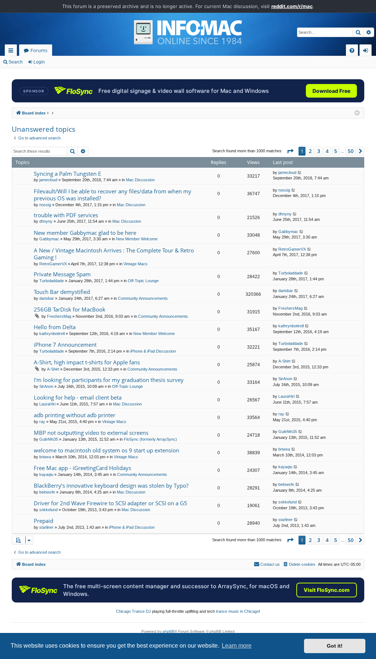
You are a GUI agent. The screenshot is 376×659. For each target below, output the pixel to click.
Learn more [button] (237, 645)
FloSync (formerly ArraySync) (150, 439)
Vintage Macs (135, 264)
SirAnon (46, 386)
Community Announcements (143, 298)
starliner (46, 527)
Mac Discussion (140, 180)
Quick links (12, 51)
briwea (45, 457)
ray (42, 421)
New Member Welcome (137, 239)
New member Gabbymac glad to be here (85, 232)
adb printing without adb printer (74, 415)
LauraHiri (47, 404)
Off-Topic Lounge (143, 280)
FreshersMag (59, 316)
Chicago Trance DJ (133, 611)
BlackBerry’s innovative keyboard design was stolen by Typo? (111, 485)
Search (15, 62)
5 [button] (335, 151)
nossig (45, 205)
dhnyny (46, 221)
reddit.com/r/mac (292, 6)
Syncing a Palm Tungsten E (67, 173)
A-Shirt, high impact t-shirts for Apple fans (87, 362)
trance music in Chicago (237, 611)
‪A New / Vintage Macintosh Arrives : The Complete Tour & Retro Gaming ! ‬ (114, 254)
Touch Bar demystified (62, 291)
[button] (290, 151)
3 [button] (318, 151)
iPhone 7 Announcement (65, 344)
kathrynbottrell (52, 333)
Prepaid (43, 520)
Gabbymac (49, 239)
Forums (38, 50)
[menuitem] (352, 50)
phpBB (168, 631)
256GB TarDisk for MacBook (69, 309)
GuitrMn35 (48, 439)
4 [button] (327, 151)
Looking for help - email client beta (78, 397)
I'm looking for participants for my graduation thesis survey (109, 379)
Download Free (331, 91)
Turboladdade (51, 280)
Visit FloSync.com (327, 590)
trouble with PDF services (66, 215)
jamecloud (48, 180)
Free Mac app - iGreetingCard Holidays (82, 468)
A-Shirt (53, 369)
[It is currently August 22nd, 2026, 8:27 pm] (357, 113)
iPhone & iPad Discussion (153, 351)
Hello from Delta (55, 327)
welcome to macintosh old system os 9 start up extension (106, 450)
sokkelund (48, 509)
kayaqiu (46, 474)
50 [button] (351, 151)
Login (39, 62)
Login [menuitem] (367, 51)
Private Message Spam (62, 274)
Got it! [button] (335, 646)
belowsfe (47, 492)
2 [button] (310, 151)
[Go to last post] (299, 172)
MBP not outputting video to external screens (91, 432)
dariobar (46, 298)
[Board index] (188, 32)
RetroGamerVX (53, 264)
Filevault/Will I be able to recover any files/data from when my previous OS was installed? (112, 194)
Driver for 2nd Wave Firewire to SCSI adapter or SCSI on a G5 (110, 503)
